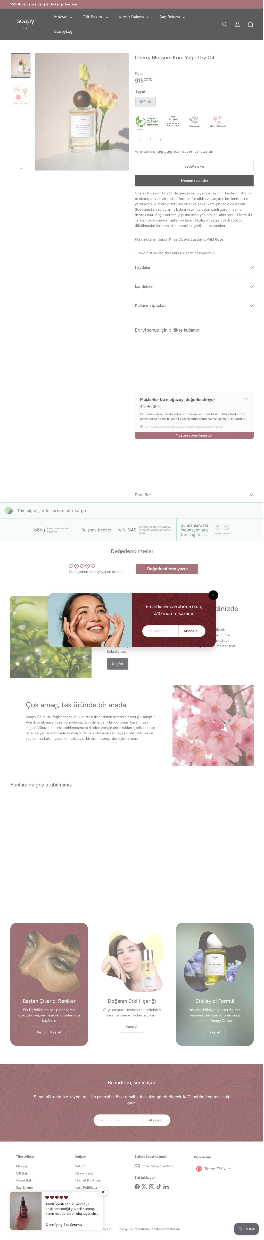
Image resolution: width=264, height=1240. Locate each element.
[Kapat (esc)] (211, 595)
